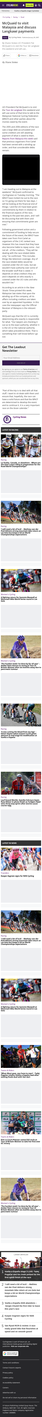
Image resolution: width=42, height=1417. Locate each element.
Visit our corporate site (20, 1346)
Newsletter (35, 55)
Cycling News (16, 37)
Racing (15, 17)
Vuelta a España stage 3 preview (26, 11)
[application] (21, 168)
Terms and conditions (11, 1363)
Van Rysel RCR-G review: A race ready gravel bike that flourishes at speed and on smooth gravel (21, 1328)
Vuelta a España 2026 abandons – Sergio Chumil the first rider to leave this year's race (22, 1306)
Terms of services (29, 369)
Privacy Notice (32, 372)
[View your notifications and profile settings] (24, 5)
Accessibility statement (11, 1383)
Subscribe (29, 5)
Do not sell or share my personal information (19, 1397)
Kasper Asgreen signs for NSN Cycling (19, 1317)
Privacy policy (8, 1373)
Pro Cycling (6, 17)
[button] (39, 5)
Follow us (23, 55)
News (5, 37)
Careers (6, 1388)
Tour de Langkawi (14, 110)
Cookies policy (8, 1378)
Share (8, 55)
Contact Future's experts (12, 1368)
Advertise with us (9, 1393)
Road (22, 17)
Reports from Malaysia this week (17, 138)
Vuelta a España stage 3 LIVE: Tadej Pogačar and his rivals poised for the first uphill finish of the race (22, 1274)
